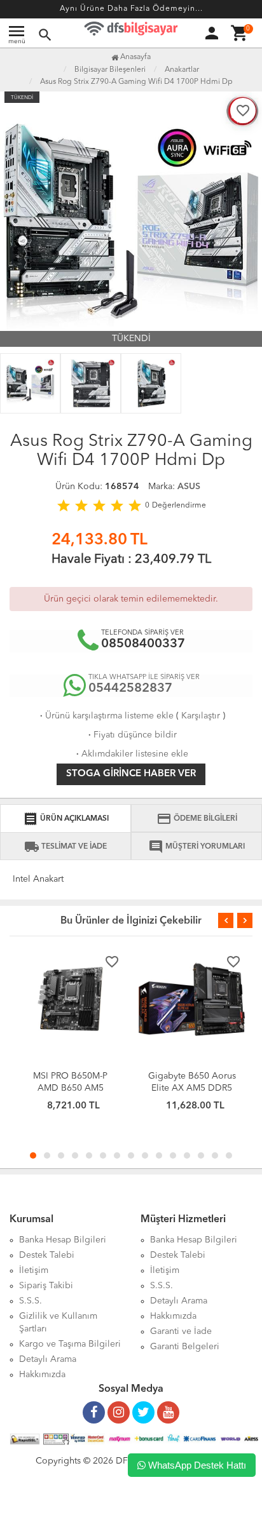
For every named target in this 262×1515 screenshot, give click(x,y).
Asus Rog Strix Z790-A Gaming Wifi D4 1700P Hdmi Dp (136, 82)
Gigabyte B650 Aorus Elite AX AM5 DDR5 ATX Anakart (192, 1088)
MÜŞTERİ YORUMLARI (196, 846)
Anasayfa (134, 57)
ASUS (188, 486)
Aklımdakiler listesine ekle (131, 754)
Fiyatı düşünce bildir (131, 735)
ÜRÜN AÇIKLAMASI (66, 818)
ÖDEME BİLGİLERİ (196, 818)
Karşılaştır (200, 715)
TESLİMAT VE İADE (65, 846)
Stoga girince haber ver (131, 774)
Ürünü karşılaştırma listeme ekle (106, 715)
